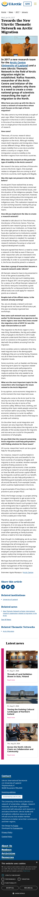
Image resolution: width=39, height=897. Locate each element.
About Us (7, 845)
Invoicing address (9, 792)
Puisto (15, 826)
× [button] (36, 862)
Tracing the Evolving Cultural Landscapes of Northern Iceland (20, 711)
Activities (8, 853)
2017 (17, 12)
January (25, 12)
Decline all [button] (28, 888)
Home (3, 12)
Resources (8, 857)
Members (7, 849)
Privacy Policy (7, 832)
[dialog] (19, 878)
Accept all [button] (10, 888)
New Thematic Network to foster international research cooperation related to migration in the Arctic (20, 613)
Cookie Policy (7, 836)
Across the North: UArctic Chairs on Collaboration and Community (20, 749)
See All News (6, 619)
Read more (11, 680)
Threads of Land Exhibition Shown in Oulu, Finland (19, 675)
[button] (19, 893)
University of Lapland (15, 65)
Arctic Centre (18, 62)
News (11, 12)
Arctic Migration (8, 631)
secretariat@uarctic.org (12, 797)
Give (27, 3)
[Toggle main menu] (35, 4)
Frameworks (18, 828)
